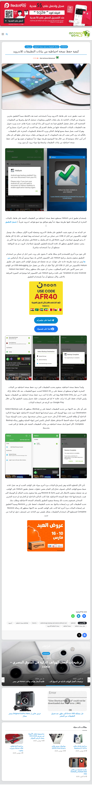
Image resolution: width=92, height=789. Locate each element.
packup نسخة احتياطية (22, 623)
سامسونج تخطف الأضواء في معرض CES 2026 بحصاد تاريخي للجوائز (36, 736)
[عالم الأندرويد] (79, 34)
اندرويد (10, 623)
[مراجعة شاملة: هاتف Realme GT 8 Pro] (78, 739)
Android (64, 47)
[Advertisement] (46, 581)
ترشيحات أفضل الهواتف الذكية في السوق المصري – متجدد (46, 664)
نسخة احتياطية (67, 626)
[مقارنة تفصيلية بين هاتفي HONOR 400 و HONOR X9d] (78, 762)
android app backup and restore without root (54, 623)
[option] (46, 663)
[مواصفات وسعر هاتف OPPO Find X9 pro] (57, 739)
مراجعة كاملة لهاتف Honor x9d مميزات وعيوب (16, 748)
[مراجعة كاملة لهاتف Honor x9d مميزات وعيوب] (14, 739)
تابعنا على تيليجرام (44, 320)
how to (34, 623)
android (73, 623)
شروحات (28, 47)
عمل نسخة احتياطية (80, 626)
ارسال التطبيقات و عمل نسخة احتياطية (46, 47)
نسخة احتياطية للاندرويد (53, 626)
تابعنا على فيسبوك (44, 329)
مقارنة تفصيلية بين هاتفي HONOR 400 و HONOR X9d (79, 772)
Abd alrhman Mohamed (47, 58)
